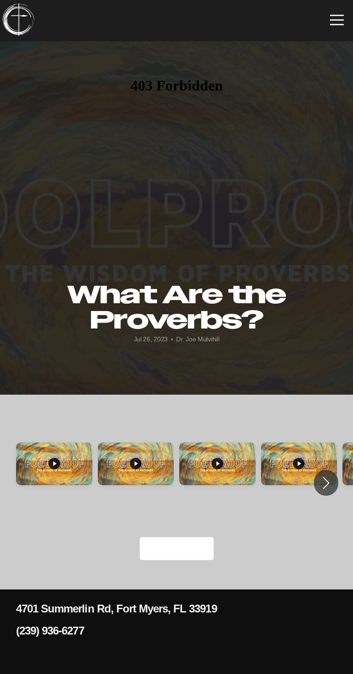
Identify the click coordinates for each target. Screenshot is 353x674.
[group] (54, 477)
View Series (177, 548)
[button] (326, 483)
